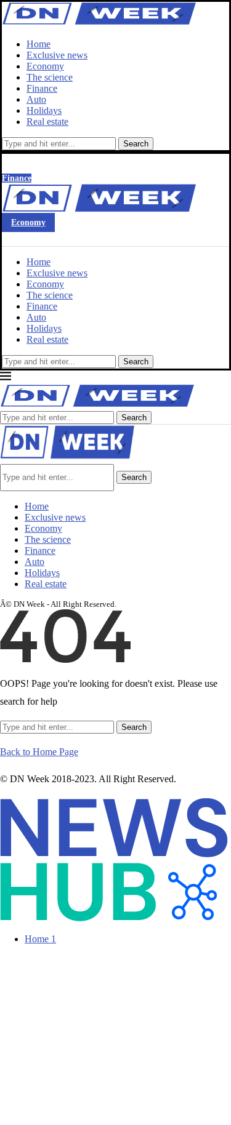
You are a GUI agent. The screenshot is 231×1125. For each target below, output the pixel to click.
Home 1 (40, 939)
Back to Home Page (39, 752)
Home (38, 44)
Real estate (47, 121)
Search (135, 143)
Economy (45, 66)
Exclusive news (56, 55)
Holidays (44, 110)
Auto (36, 99)
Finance (41, 88)
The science (49, 77)
